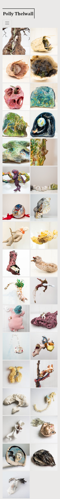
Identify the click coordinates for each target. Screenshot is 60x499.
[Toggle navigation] (7, 23)
